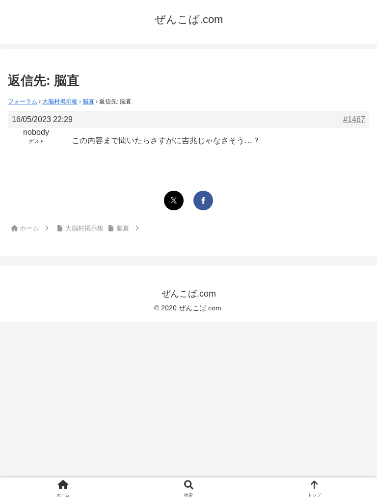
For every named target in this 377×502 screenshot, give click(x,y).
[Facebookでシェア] (203, 200)
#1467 (354, 119)
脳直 (88, 101)
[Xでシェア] (174, 200)
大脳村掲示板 (60, 101)
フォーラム (22, 101)
